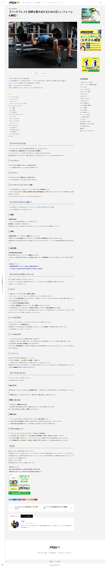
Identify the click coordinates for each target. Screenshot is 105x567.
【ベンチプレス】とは (14, 96)
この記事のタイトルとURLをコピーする (41, 73)
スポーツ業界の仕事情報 (85, 105)
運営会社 (51, 561)
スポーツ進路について (85, 112)
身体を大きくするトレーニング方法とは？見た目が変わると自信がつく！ (25, 471)
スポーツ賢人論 (83, 110)
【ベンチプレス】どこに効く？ (16, 105)
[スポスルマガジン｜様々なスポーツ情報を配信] (14, 2)
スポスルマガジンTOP (42, 552)
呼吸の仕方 (14, 131)
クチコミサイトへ (69, 552)
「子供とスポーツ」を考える (86, 82)
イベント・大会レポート (85, 89)
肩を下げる (14, 127)
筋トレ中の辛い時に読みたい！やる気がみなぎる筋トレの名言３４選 (24, 469)
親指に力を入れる (15, 129)
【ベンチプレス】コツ (14, 125)
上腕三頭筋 (14, 112)
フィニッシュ (15, 123)
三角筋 (13, 110)
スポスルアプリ (83, 96)
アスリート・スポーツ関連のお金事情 (88, 84)
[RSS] (2, 564)
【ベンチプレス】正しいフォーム (16, 114)
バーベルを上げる (15, 120)
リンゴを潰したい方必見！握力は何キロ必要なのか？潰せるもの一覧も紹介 (26, 268)
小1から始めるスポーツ (85, 126)
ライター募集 (57, 561)
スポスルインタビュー (85, 98)
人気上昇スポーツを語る (85, 121)
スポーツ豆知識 (83, 107)
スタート (14, 116)
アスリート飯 (83, 87)
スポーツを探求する (84, 103)
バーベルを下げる (15, 118)
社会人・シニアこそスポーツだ (87, 130)
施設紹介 (82, 128)
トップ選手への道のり (85, 116)
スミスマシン (15, 101)
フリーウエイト (15, 99)
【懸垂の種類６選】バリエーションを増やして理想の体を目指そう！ (24, 266)
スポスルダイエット (84, 100)
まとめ (11, 136)
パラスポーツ (83, 119)
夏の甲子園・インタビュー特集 (87, 123)
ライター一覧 (60, 552)
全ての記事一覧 (52, 552)
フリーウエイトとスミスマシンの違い (19, 103)
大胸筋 (13, 107)
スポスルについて (84, 93)
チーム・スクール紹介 (85, 114)
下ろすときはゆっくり (16, 134)
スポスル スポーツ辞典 (85, 91)
